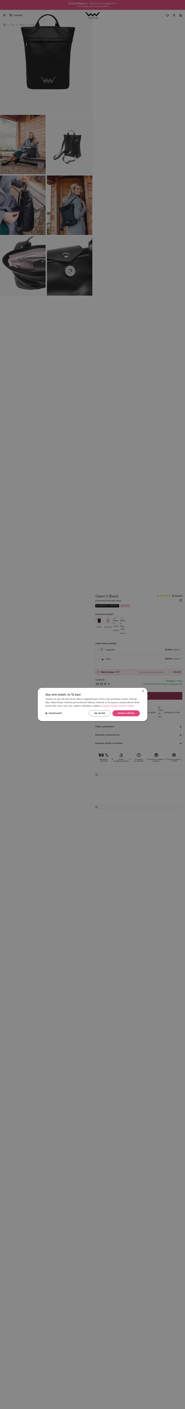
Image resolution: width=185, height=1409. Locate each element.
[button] (53, 713)
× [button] (143, 691)
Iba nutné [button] (99, 713)
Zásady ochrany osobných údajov (118, 705)
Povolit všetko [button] (126, 713)
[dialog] (92, 704)
